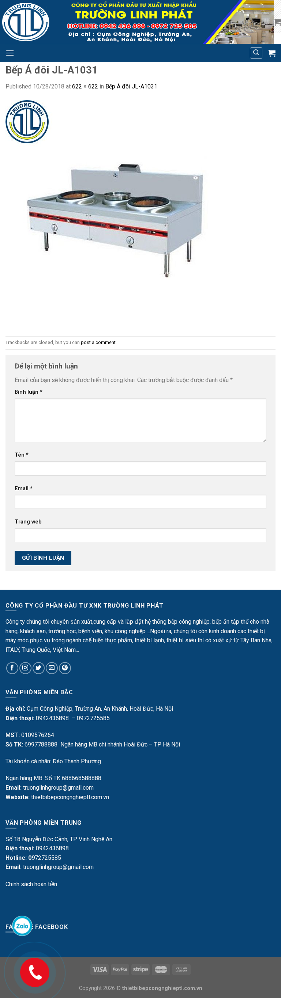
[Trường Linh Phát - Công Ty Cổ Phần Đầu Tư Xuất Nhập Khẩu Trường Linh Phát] (137, 22)
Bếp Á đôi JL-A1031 (131, 86)
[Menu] (9, 53)
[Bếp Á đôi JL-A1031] (119, 213)
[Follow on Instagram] (25, 668)
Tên (22, 455)
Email (24, 488)
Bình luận (28, 392)
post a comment (98, 342)
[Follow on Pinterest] (65, 668)
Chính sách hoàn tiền (31, 884)
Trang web (28, 522)
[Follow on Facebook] (12, 668)
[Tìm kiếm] (256, 53)
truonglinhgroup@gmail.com (58, 787)
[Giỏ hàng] (277, 22)
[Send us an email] (52, 668)
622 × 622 (85, 86)
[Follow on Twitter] (39, 668)
